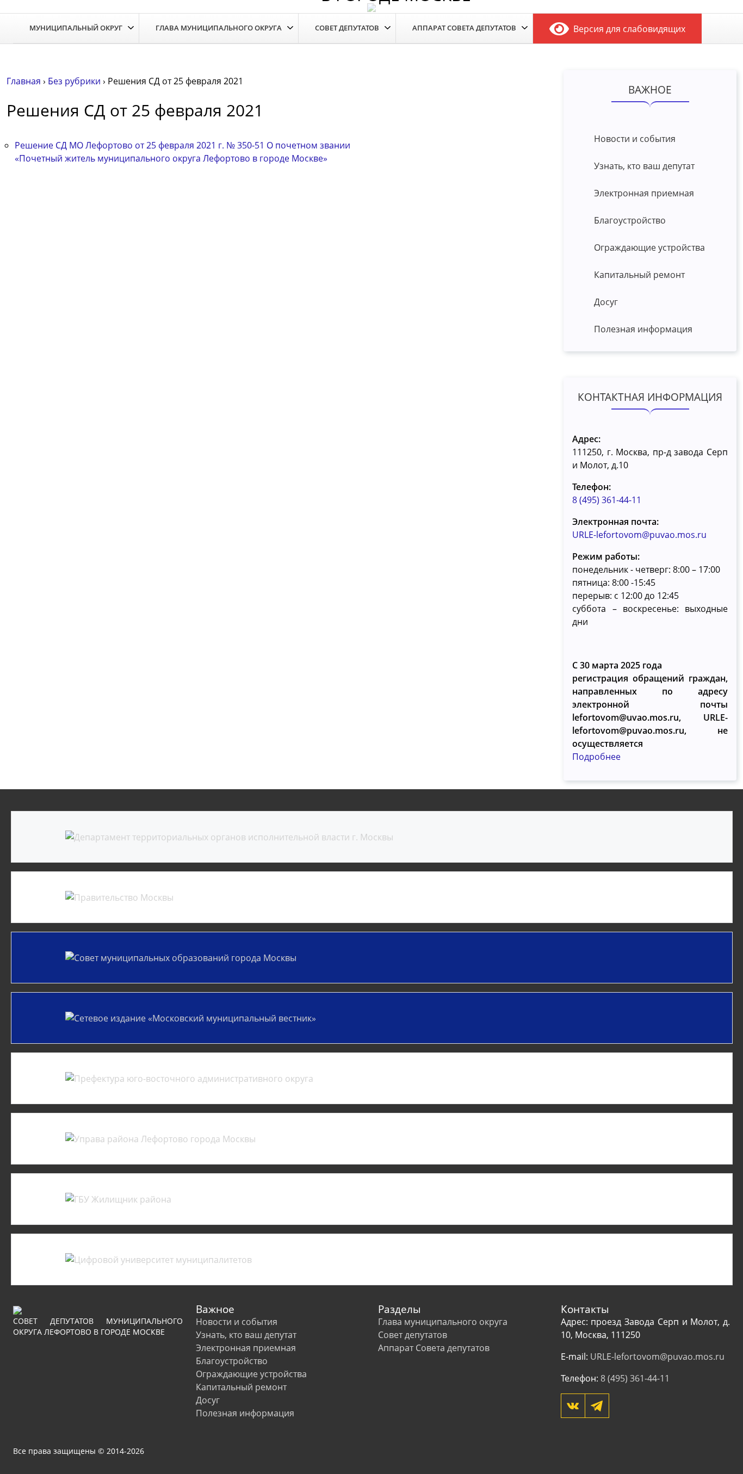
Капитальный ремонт (639, 275)
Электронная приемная (644, 193)
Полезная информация (643, 329)
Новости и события (635, 139)
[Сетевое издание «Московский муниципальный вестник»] (372, 1018)
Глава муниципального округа (219, 28)
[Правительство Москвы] (372, 897)
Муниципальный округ (75, 28)
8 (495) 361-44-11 (606, 500)
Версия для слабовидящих (627, 29)
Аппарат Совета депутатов (464, 28)
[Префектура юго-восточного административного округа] (372, 1078)
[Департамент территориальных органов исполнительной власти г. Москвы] (372, 837)
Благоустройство (630, 220)
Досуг (606, 302)
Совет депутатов (347, 28)
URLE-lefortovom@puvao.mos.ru (639, 535)
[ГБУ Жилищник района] (372, 1199)
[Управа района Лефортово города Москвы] (372, 1139)
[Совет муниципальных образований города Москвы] (372, 957)
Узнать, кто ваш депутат (644, 166)
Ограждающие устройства (649, 247)
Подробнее (596, 757)
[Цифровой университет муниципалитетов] (372, 1259)
